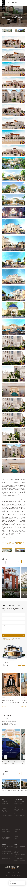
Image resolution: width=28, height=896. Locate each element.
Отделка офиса (5, 829)
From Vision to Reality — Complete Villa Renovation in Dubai (10, 762)
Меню (3, 799)
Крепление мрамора (6, 840)
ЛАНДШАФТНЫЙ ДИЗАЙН (7, 846)
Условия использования (6, 815)
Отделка (3, 824)
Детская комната (17, 833)
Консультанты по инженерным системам (6, 833)
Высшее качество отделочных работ (18, 849)
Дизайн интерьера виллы (19, 801)
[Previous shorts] (19, 716)
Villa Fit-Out (4, 826)
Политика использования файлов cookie (7, 818)
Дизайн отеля (17, 807)
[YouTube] (7, 875)
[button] (19, 561)
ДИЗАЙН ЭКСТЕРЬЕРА (18, 858)
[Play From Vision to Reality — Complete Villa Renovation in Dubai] (11, 744)
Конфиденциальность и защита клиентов (7, 813)
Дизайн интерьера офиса (19, 815)
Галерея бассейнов (6, 858)
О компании (4, 801)
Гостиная (16, 836)
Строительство (5, 803)
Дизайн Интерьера (18, 799)
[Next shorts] (23, 716)
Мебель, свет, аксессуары (19, 854)
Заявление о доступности (7, 819)
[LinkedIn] (17, 875)
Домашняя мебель (18, 826)
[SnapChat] (15, 875)
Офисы (15, 831)
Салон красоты (17, 813)
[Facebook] (12, 875)
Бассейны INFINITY (5, 855)
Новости (3, 805)
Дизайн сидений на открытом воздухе (6, 838)
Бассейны (4, 856)
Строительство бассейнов (7, 853)
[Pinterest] (20, 875)
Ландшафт (4, 844)
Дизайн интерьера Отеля (19, 860)
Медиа (3, 806)
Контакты (4, 808)
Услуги (15, 844)
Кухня (15, 838)
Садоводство (4, 848)
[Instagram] (9, 875)
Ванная (15, 834)
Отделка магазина (6, 831)
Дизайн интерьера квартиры (18, 804)
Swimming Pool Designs (6, 851)
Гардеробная (17, 829)
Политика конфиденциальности (8, 639)
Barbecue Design (5, 835)
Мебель (15, 824)
